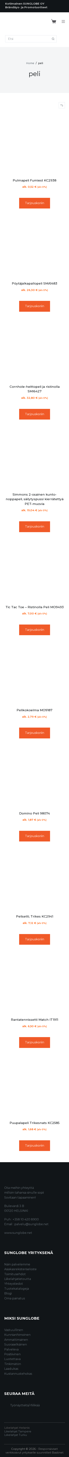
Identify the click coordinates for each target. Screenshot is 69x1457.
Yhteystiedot (13, 1283)
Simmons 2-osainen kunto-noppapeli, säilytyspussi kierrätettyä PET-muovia (34, 499)
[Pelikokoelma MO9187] (34, 673)
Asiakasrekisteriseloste (20, 1269)
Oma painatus (14, 1298)
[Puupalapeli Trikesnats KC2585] (34, 1085)
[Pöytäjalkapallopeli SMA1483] (34, 246)
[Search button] (53, 38)
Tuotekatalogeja (16, 1288)
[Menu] (63, 21)
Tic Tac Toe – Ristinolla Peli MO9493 (35, 607)
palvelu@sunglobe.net (31, 1224)
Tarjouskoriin (34, 203)
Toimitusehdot (15, 1274)
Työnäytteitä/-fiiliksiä (25, 1405)
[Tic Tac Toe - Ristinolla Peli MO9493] (34, 570)
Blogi (8, 1293)
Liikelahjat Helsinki (17, 1427)
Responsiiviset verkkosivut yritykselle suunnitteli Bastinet (34, 1450)
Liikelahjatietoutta (17, 1279)
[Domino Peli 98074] (34, 776)
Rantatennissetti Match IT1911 (34, 1019)
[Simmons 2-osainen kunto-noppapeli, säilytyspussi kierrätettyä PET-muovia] (34, 457)
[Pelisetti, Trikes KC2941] (34, 879)
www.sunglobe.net (18, 1233)
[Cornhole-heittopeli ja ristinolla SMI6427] (34, 349)
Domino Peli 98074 (34, 813)
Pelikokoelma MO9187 (34, 710)
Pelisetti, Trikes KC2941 (34, 916)
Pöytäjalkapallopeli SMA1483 (34, 283)
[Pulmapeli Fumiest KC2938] (34, 143)
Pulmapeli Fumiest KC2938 (34, 180)
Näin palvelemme (17, 1264)
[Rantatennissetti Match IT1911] (34, 982)
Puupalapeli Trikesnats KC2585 (34, 1123)
